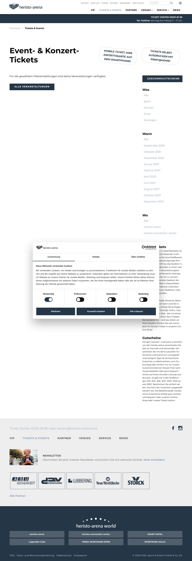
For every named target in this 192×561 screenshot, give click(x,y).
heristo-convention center (160, 233)
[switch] (80, 299)
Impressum (80, 555)
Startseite (15, 28)
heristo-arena (152, 226)
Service (105, 438)
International (181, 3)
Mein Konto (138, 3)
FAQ (12, 555)
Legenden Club (37, 542)
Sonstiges (150, 120)
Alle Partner (17, 495)
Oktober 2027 (152, 195)
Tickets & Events (110, 10)
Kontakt (114, 3)
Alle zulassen (136, 311)
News (176, 10)
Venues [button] (146, 10)
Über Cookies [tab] (138, 257)
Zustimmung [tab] (54, 257)
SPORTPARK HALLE (155, 542)
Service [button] (162, 10)
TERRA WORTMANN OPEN (96, 542)
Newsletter (125, 3)
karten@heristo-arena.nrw (77, 428)
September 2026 (154, 145)
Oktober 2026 (152, 151)
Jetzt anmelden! (154, 459)
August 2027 (152, 189)
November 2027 (154, 201)
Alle (146, 95)
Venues (85, 438)
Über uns (95, 3)
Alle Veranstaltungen (32, 86)
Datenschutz (64, 555)
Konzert (149, 107)
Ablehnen (55, 311)
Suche (171, 3)
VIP (93, 10)
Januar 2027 (151, 164)
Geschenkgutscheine (163, 78)
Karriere (85, 3)
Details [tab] (96, 257)
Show (147, 113)
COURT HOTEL (155, 534)
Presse (105, 3)
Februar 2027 (152, 170)
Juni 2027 (150, 183)
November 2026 (154, 158)
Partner (131, 10)
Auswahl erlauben (96, 311)
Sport (147, 101)
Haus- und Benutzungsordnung (35, 555)
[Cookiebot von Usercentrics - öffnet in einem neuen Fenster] (144, 248)
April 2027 (150, 176)
